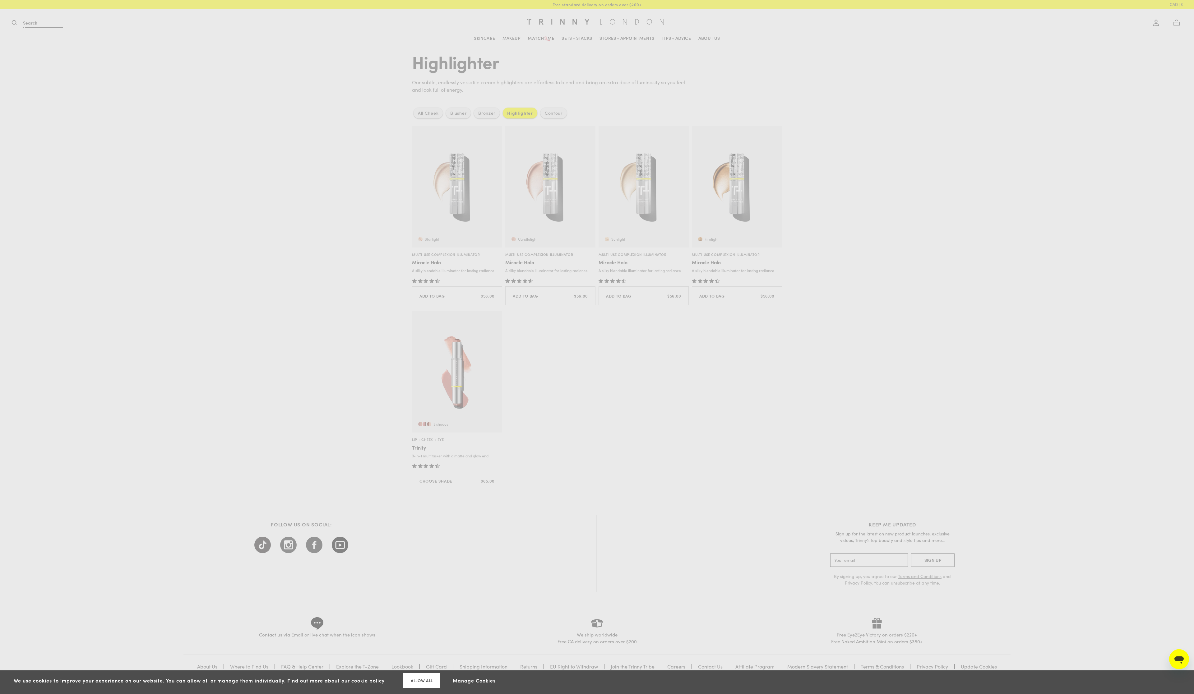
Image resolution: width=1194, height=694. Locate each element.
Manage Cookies (474, 680)
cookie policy (368, 680)
